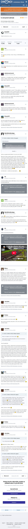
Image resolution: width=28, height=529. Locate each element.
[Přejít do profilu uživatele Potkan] (2, 316)
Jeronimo (6, 301)
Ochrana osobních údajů (20, 522)
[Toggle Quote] (3, 138)
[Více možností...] (25, 32)
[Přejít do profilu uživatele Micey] (2, 269)
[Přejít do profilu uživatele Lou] (2, 49)
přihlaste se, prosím (20, 191)
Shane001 (7, 86)
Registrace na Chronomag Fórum (17, 147)
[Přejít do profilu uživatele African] (2, 62)
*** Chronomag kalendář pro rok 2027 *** (14, 13)
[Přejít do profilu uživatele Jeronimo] (2, 302)
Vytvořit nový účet (14, 493)
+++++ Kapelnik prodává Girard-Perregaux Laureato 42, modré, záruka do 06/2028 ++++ (14, 9)
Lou (5, 48)
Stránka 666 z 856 (15, 26)
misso (5, 199)
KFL (5, 372)
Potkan (6, 315)
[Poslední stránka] (26, 27)
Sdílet (7, 510)
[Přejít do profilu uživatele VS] (2, 177)
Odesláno (9, 33)
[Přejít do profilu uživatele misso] (2, 200)
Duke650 (6, 32)
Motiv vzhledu (10, 522)
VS (14, 138)
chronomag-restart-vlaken (8, 21)
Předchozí (5, 26)
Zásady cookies (17, 524)
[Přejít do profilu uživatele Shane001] (2, 86)
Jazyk (3, 522)
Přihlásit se (14, 502)
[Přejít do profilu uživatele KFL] (2, 372)
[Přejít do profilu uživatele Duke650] (2, 32)
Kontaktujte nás (10, 524)
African (6, 62)
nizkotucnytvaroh (9, 73)
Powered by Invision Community (14, 527)
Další (23, 26)
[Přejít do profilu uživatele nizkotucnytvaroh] (2, 74)
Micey (6, 268)
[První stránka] (2, 27)
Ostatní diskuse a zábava (13, 22)
